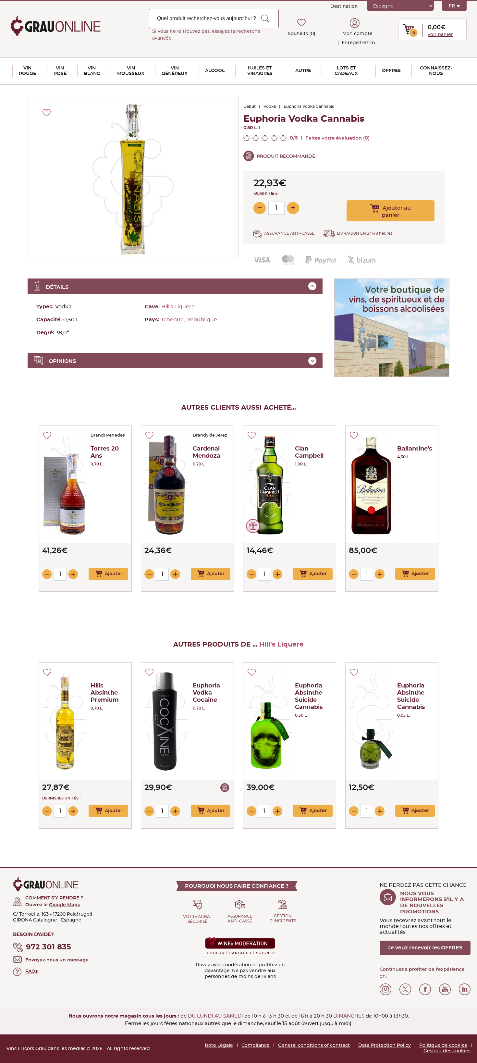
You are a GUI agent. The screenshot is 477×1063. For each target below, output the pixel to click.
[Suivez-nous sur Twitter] (405, 989)
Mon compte (357, 33)
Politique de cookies (443, 1045)
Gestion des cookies (447, 1051)
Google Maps (64, 905)
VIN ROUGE (27, 71)
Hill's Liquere (178, 306)
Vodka (269, 106)
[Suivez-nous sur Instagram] (385, 989)
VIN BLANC (92, 71)
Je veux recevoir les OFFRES (425, 947)
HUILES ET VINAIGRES (260, 71)
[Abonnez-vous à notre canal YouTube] (445, 989)
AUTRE (303, 70)
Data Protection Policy (384, 1045)
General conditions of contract (314, 1045)
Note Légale (219, 1045)
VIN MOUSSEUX (130, 71)
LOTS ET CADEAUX (346, 71)
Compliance (255, 1045)
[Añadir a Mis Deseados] (47, 435)
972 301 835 (48, 947)
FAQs (31, 971)
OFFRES (391, 70)
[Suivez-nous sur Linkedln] (465, 989)
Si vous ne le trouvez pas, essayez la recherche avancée (206, 35)
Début (249, 106)
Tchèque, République (189, 319)
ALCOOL (215, 70)
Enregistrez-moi (359, 43)
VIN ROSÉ (60, 71)
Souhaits (301, 33)
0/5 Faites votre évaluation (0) (330, 138)
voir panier (440, 34)
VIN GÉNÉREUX (175, 71)
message (78, 960)
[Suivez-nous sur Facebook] (425, 989)
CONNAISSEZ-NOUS (436, 71)
